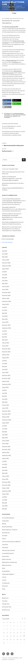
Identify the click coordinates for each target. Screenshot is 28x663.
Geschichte (5, 544)
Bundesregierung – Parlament (9, 529)
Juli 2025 (4, 271)
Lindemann (15, 62)
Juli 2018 (4, 497)
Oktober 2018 (5, 488)
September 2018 (6, 491)
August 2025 (5, 268)
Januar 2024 (5, 322)
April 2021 (4, 399)
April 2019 (4, 470)
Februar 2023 (5, 343)
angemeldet (10, 126)
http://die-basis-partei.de (8, 550)
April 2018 (4, 506)
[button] (7, 100)
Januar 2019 (5, 479)
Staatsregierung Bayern (8, 574)
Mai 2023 (4, 337)
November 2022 (6, 351)
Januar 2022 (5, 372)
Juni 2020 (4, 428)
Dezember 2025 (6, 263)
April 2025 (5, 280)
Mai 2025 (4, 277)
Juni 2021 (4, 393)
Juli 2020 (4, 426)
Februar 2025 (5, 286)
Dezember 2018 (6, 482)
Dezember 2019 (6, 446)
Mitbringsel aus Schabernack (9, 562)
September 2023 (6, 328)
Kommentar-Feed (6, 607)
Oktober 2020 (5, 417)
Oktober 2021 (5, 381)
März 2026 (5, 257)
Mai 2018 (4, 503)
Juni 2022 (4, 363)
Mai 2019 (4, 467)
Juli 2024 (4, 307)
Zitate (3, 589)
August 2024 (5, 304)
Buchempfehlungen (7, 526)
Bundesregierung (11, 60)
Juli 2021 (4, 390)
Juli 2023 (4, 331)
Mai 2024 (4, 313)
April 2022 (4, 369)
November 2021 (6, 378)
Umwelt (4, 577)
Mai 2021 (4, 396)
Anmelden (4, 601)
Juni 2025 (4, 274)
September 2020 (6, 420)
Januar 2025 (5, 289)
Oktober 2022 (5, 354)
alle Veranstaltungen (7, 242)
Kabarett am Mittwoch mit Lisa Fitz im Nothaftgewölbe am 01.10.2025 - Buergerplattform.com (11, 215)
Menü (14, 13)
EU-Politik (4, 535)
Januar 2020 (5, 443)
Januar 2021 (5, 408)
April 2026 (5, 254)
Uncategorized (6, 583)
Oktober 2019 (5, 452)
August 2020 (5, 423)
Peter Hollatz (19, 18)
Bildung (4, 523)
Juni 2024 (4, 310)
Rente (3, 568)
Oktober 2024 (5, 298)
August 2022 (5, 357)
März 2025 (5, 283)
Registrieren (5, 598)
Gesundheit (5, 547)
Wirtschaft (5, 586)
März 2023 (5, 340)
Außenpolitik (8, 113)
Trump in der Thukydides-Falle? (10, 169)
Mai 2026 (4, 251)
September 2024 (6, 301)
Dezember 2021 (6, 375)
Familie (4, 538)
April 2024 (5, 316)
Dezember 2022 (6, 348)
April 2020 (5, 434)
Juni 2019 (4, 464)
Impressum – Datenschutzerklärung (10, 657)
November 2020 (6, 414)
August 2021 (5, 387)
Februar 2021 (5, 405)
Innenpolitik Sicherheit (8, 553)
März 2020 (5, 437)
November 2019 (6, 449)
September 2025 (6, 265)
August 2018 (5, 494)
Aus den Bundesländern (8, 518)
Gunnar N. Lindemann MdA (11, 26)
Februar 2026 (5, 260)
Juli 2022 (4, 360)
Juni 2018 (4, 500)
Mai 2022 (4, 366)
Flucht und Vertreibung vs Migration (11, 541)
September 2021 (6, 384)
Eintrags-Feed (5, 604)
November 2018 (6, 485)
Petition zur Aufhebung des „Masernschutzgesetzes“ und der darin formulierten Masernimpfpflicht (12, 178)
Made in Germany (6, 559)
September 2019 (6, 455)
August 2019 (5, 458)
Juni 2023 (4, 334)
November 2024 (6, 295)
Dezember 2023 (6, 325)
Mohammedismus (6, 565)
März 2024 (5, 319)
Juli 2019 (4, 461)
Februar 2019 (5, 476)
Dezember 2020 (6, 411)
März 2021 (4, 402)
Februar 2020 (5, 440)
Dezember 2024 (6, 292)
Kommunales (5, 556)
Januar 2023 (5, 346)
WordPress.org (6, 610)
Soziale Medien (6, 571)
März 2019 (4, 473)
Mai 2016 (4, 508)
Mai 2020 (4, 431)
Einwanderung (5, 532)
